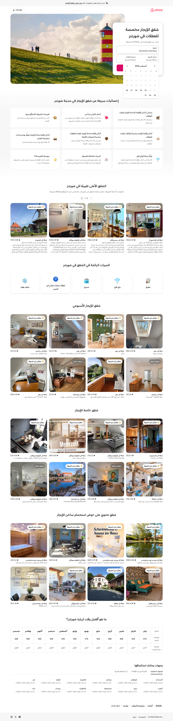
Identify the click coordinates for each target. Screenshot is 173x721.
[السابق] (91, 198)
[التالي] (82, 198)
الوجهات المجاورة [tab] (157, 671)
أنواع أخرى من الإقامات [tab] (139, 671)
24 (145, 90)
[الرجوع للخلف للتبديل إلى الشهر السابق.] (154, 66)
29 (155, 95)
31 (145, 95)
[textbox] (148, 60)
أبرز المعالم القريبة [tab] (121, 671)
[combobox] (138, 51)
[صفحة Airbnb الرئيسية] (157, 10)
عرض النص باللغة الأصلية (73, 3)
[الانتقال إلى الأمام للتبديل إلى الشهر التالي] (127, 66)
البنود (134, 717)
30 (150, 95)
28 (127, 90)
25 (141, 90)
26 (136, 90)
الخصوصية (142, 717)
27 (131, 90)
